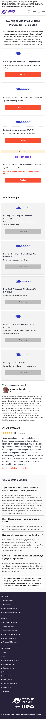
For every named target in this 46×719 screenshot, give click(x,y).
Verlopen (23, 231)
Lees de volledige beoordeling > (16, 468)
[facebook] (23, 706)
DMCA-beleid (7, 687)
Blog (4, 656)
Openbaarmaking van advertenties (23, 6)
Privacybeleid (7, 680)
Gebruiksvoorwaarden (10, 683)
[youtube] (32, 706)
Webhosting (6, 604)
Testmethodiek (7, 676)
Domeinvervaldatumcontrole (11, 634)
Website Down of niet (9, 638)
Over (4, 652)
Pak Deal (23, 74)
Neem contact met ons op (11, 660)
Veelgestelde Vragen (9, 664)
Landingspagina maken (10, 608)
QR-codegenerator (8, 626)
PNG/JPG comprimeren (10, 622)
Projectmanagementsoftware (12, 612)
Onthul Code (23, 107)
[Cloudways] (23, 65)
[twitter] (28, 706)
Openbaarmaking (8, 668)
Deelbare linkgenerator (10, 630)
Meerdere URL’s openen (10, 642)
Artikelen (6, 691)
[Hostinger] (23, 169)
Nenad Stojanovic (18, 389)
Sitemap (5, 672)
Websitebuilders (8, 600)
